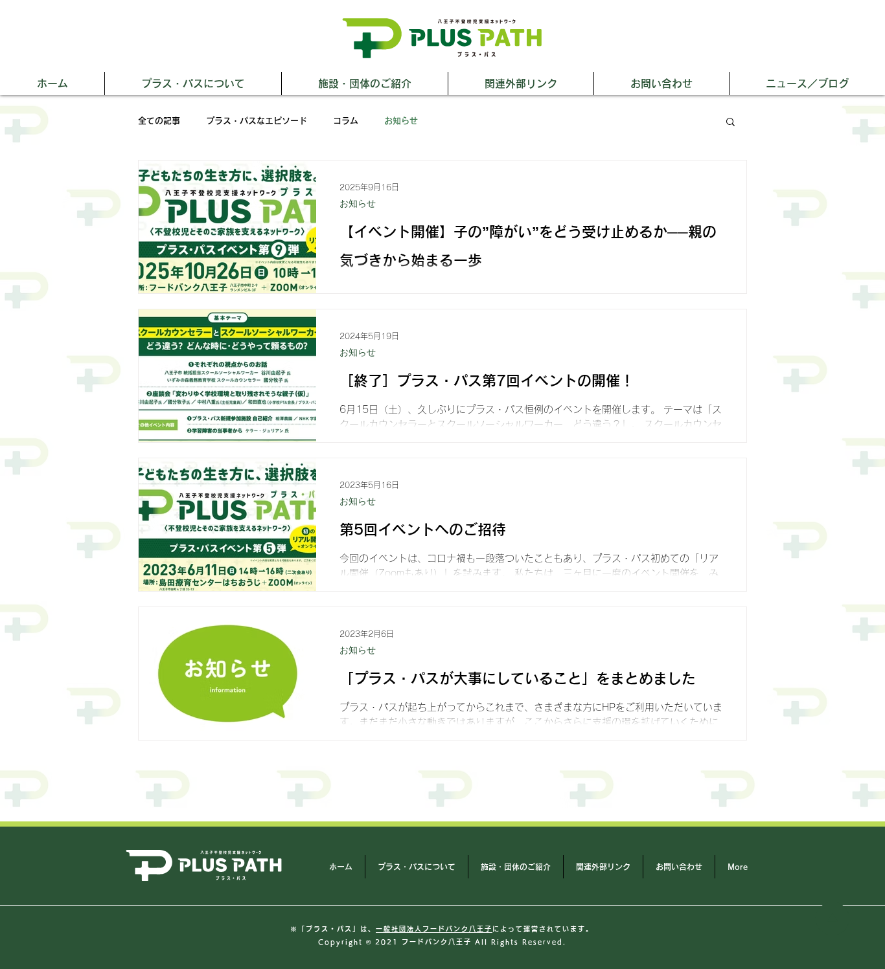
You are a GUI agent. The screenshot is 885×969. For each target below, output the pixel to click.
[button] (730, 122)
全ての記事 (159, 121)
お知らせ (401, 121)
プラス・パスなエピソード (256, 121)
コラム (345, 121)
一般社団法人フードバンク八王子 (434, 929)
